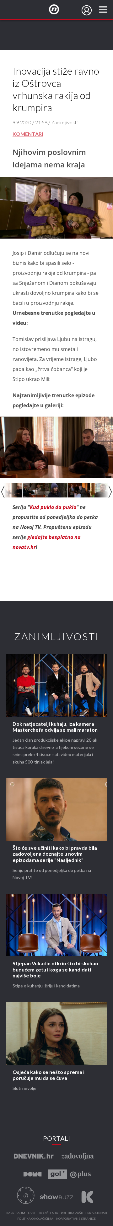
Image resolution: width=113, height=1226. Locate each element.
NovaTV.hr (58, 9)
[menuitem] (86, 10)
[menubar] (86, 10)
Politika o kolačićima (35, 1219)
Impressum (15, 1213)
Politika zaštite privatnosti (84, 1213)
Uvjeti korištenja (43, 1213)
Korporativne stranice (76, 1219)
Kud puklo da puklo (53, 507)
